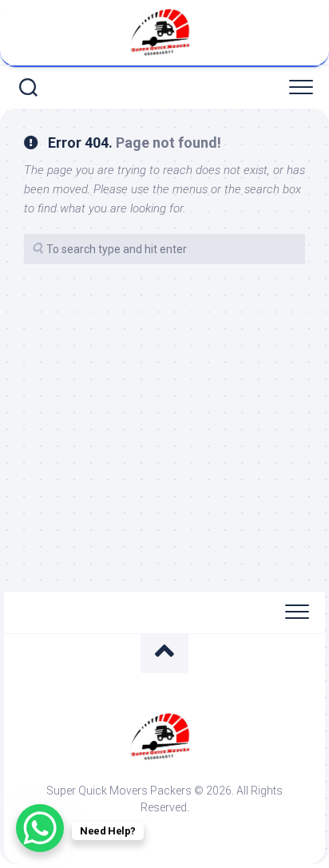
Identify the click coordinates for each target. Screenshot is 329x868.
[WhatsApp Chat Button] (40, 828)
